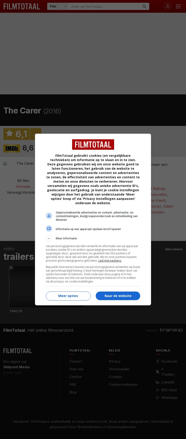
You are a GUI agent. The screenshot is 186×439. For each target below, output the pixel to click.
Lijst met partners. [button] (110, 260)
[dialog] (93, 219)
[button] (93, 238)
